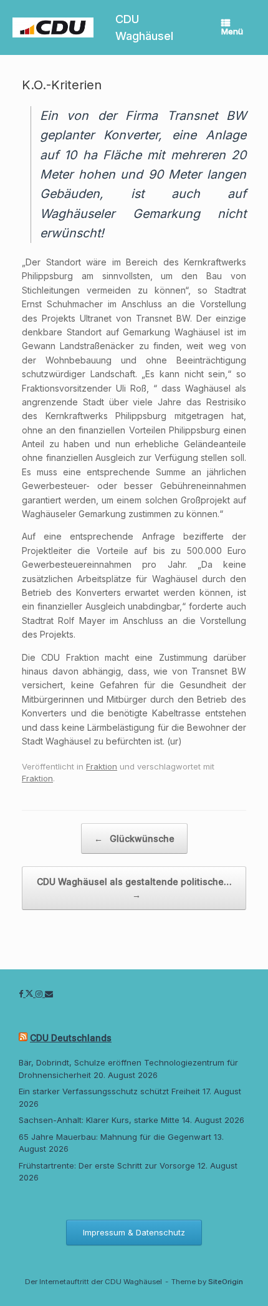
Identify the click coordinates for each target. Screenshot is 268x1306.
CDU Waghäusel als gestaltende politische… (134, 888)
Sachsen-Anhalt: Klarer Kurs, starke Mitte (99, 1120)
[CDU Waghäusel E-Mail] (49, 994)
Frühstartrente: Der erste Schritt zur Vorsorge (107, 1165)
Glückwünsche (134, 838)
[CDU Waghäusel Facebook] (22, 994)
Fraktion (101, 766)
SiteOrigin (225, 1281)
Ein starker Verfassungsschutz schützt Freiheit (109, 1091)
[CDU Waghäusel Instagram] (40, 994)
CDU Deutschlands (71, 1037)
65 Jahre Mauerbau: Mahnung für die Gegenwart (115, 1137)
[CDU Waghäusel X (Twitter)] (31, 994)
